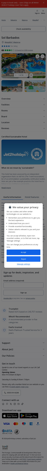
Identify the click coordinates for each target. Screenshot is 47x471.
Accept (23, 252)
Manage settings (23, 264)
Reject (23, 259)
